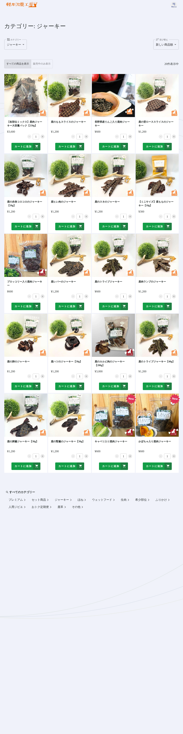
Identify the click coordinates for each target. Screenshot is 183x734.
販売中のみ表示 (42, 63)
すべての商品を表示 (17, 63)
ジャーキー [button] (14, 44)
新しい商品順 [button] (164, 44)
